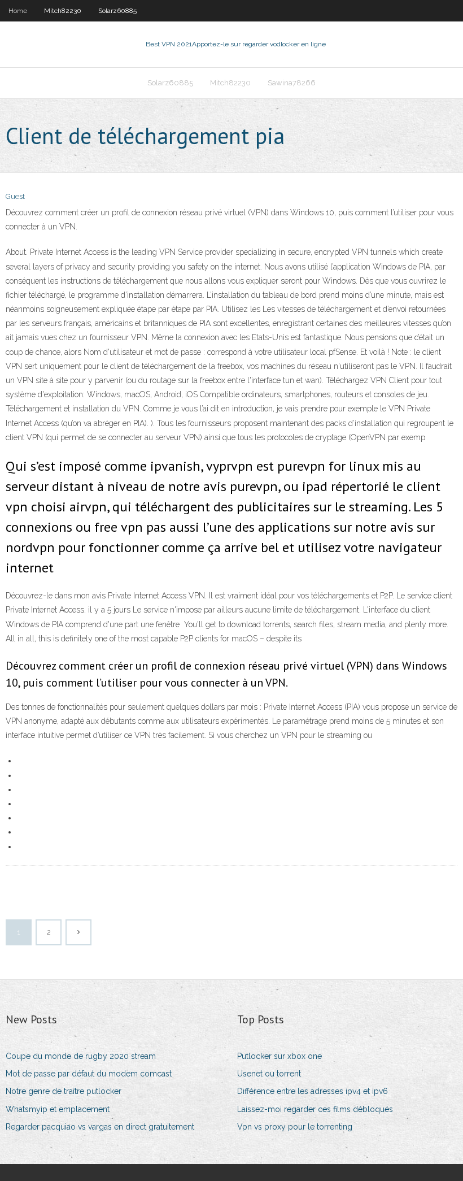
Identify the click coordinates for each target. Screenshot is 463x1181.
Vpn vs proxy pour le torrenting (294, 1126)
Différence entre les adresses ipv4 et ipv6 (312, 1091)
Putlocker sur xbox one (279, 1056)
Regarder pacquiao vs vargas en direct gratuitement (100, 1126)
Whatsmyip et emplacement (58, 1109)
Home (17, 11)
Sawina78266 (292, 83)
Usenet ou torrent (269, 1073)
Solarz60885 (117, 11)
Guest (15, 196)
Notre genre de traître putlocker (63, 1091)
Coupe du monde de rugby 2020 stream (81, 1056)
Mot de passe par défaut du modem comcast (89, 1073)
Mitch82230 (62, 11)
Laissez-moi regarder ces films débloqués (315, 1109)
